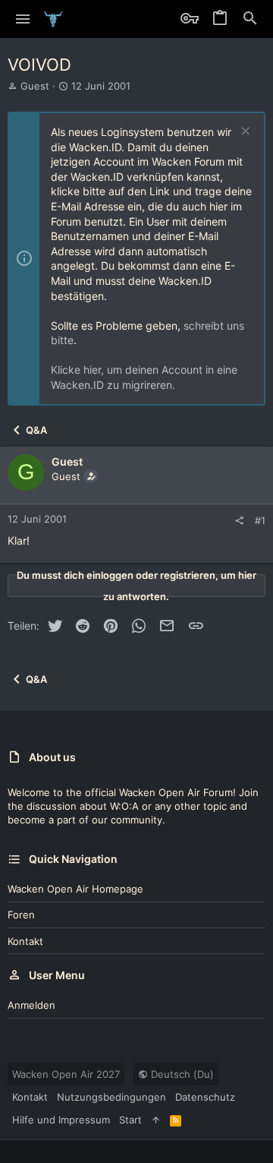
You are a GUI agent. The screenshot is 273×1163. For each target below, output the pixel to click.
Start (130, 1120)
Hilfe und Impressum (61, 1120)
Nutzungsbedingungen (111, 1097)
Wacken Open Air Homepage (75, 889)
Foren (21, 915)
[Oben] (155, 1119)
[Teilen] (239, 521)
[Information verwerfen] (244, 133)
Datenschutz (205, 1097)
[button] (23, 19)
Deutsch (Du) (181, 1074)
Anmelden (31, 1005)
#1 (260, 520)
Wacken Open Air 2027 (66, 1074)
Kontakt (25, 941)
